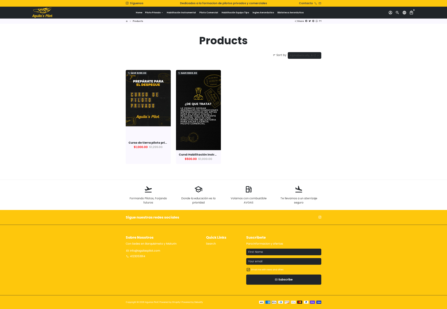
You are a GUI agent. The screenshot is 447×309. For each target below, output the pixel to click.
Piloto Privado (154, 12)
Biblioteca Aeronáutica (290, 12)
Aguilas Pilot (151, 302)
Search (211, 244)
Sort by (279, 55)
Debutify (198, 302)
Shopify (176, 302)
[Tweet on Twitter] (310, 21)
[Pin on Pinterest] (313, 21)
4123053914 (135, 256)
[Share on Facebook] (306, 21)
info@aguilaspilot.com (143, 251)
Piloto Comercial (208, 12)
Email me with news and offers (267, 269)
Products (138, 21)
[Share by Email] (320, 21)
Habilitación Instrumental (181, 12)
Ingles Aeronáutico (263, 12)
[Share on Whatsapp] (317, 21)
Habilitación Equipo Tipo (235, 12)
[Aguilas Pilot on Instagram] (127, 3)
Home (139, 12)
